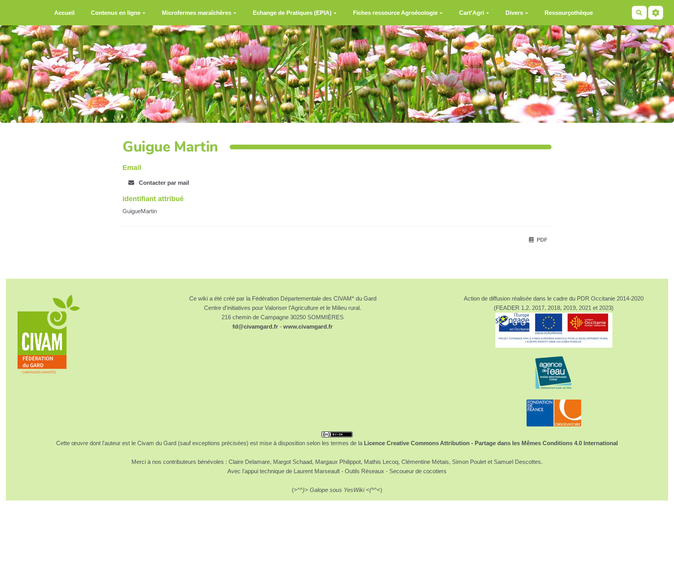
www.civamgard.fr (308, 326)
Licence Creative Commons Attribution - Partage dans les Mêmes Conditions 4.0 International (491, 443)
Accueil (64, 12)
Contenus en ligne (115, 12)
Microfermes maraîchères (196, 12)
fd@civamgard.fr (255, 326)
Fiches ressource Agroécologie (395, 12)
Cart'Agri (471, 12)
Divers (514, 12)
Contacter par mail (163, 182)
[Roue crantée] (655, 12)
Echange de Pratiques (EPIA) (292, 12)
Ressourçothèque (569, 12)
